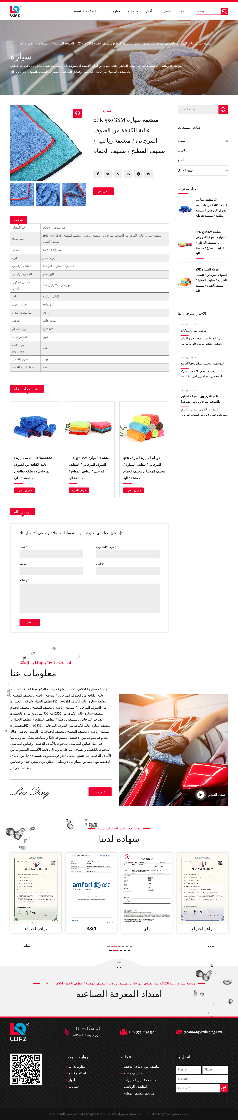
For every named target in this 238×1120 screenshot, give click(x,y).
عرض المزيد (24, 490)
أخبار (149, 11)
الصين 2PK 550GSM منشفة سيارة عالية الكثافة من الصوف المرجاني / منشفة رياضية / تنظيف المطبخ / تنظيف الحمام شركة (58, 695)
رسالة (24, 580)
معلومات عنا (112, 11)
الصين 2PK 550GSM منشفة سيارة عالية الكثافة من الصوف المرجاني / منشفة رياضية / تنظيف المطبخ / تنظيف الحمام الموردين (58, 707)
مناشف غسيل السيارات (140, 1080)
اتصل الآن (103, 191)
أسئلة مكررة (77, 1073)
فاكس (100, 563)
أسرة (181, 160)
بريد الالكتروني (106, 546)
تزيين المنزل (185, 170)
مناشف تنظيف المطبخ (139, 1093)
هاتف (23, 563)
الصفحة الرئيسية (84, 11)
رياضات (182, 150)
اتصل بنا (165, 11)
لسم (24, 546)
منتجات (133, 11)
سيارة (28, 43)
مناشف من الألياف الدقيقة (142, 1066)
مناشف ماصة (133, 1073)
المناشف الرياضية (136, 1087)
